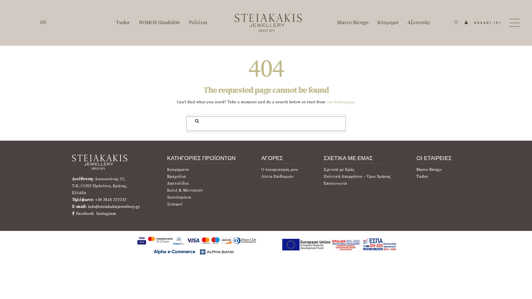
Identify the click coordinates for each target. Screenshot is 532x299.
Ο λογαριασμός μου (279, 169)
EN (43, 22)
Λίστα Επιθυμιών (277, 176)
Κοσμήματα (178, 169)
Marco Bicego (429, 169)
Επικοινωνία (335, 183)
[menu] (514, 22)
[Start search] (193, 121)
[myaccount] (466, 22)
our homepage (340, 102)
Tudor (422, 176)
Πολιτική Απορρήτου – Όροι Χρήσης (357, 176)
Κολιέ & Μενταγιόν (185, 190)
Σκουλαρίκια (179, 197)
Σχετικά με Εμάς (339, 169)
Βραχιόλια (176, 176)
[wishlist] (456, 22)
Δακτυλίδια (178, 183)
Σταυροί (175, 204)
